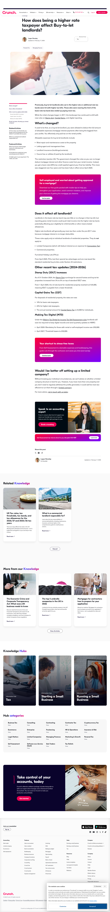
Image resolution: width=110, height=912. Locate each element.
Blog (68, 856)
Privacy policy (11, 900)
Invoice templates (71, 862)
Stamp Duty (60, 277)
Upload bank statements (51, 862)
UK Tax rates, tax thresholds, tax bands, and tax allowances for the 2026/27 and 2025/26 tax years (18, 132)
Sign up (7, 829)
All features (48, 871)
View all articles (55, 631)
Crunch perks (27, 871)
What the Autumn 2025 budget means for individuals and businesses (17, 148)
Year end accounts (49, 868)
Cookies (5, 900)
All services (48, 873)
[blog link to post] (19, 584)
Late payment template (72, 865)
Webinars (69, 870)
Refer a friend (48, 860)
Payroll (47, 857)
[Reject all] (105, 886)
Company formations (29, 857)
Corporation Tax (93, 246)
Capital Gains (60, 118)
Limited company (7, 846)
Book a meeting (47, 424)
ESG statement (39, 900)
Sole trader (6, 843)
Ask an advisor (27, 846)
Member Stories (92, 870)
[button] (23, 12)
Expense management (29, 873)
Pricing (89, 879)
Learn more (94, 438)
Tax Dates (69, 867)
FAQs (89, 865)
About (68, 12)
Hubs (68, 859)
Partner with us (91, 876)
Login (89, 867)
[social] (35, 453)
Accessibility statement (29, 900)
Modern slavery (91, 873)
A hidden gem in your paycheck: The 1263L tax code (19, 157)
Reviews (90, 849)
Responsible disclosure (93, 881)
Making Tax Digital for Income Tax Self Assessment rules (65, 319)
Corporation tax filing (29, 860)
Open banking (48, 854)
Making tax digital (49, 849)
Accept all (92, 906)
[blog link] (19, 498)
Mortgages (48, 851)
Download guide (46, 355)
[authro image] (24, 39)
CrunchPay (27, 862)
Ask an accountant (28, 843)
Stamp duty (49, 118)
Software (32, 12)
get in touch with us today (58, 392)
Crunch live (27, 865)
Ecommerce (6, 849)
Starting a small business (73, 846)
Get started (24, 798)
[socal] (39, 453)
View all (55, 549)
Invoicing (47, 843)
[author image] (37, 460)
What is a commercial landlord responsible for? (17, 137)
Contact (90, 862)
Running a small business (73, 843)
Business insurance (29, 854)
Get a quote (101, 12)
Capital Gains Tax (68, 310)
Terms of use (19, 900)
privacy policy (93, 901)
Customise (63, 906)
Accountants (22, 12)
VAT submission (49, 865)
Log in (93, 12)
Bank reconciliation (29, 849)
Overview (98, 886)
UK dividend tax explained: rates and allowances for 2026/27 (18, 153)
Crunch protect (28, 868)
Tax (78, 39)
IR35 (46, 846)
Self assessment (7, 851)
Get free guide (46, 198)
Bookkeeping (27, 851)
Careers (90, 859)
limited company (65, 387)
